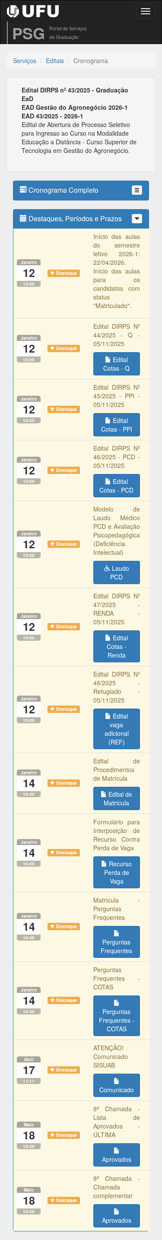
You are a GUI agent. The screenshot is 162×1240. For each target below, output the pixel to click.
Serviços (24, 60)
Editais (55, 60)
